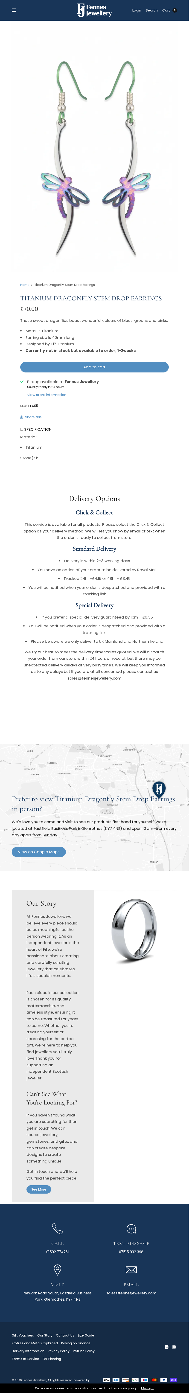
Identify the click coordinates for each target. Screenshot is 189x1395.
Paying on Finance (75, 1343)
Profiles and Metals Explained (35, 1343)
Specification (38, 429)
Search (152, 10)
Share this (33, 417)
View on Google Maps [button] (39, 851)
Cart (166, 10)
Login (136, 10)
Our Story (44, 1335)
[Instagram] (174, 1347)
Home (24, 285)
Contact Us (65, 1335)
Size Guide (86, 1335)
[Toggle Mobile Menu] (17, 10)
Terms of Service (25, 1359)
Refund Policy (84, 1351)
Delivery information (28, 1351)
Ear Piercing (52, 1359)
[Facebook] (166, 1347)
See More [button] (38, 1189)
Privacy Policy (59, 1351)
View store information (46, 394)
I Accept (147, 1388)
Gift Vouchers (23, 1335)
